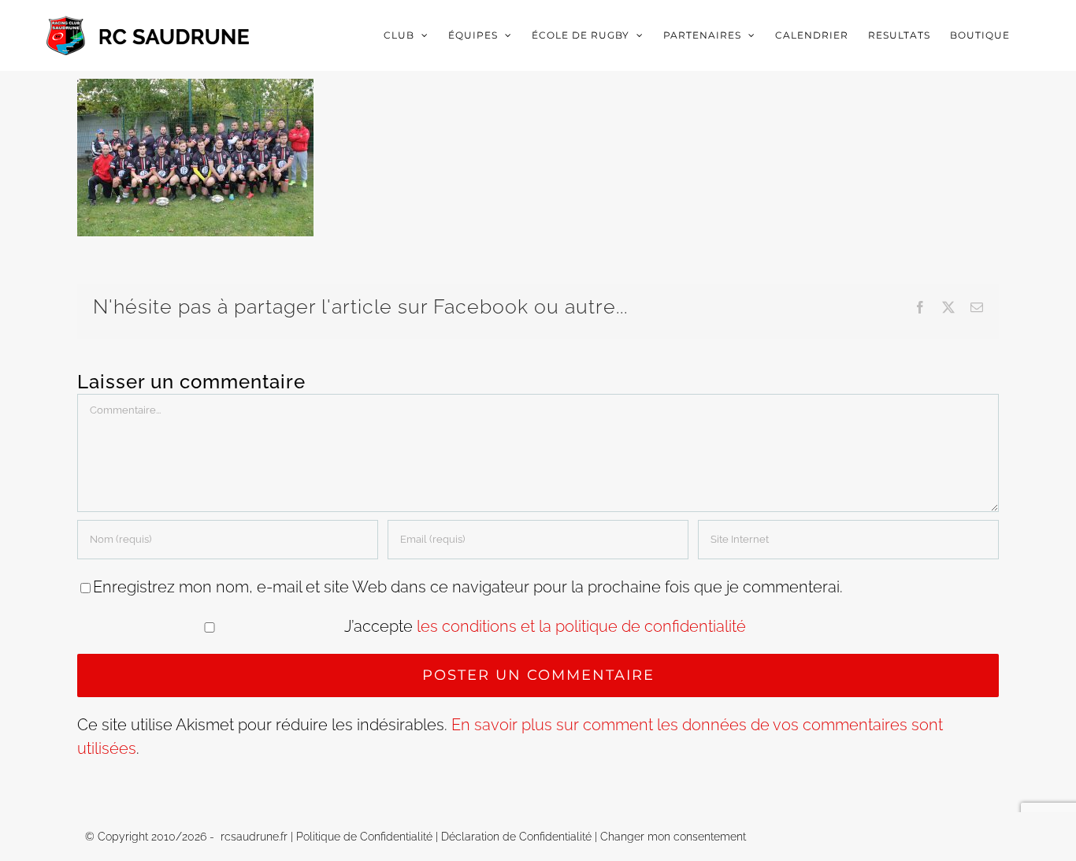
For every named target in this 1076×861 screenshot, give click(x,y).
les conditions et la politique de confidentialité (581, 626)
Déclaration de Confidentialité (516, 836)
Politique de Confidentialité (364, 836)
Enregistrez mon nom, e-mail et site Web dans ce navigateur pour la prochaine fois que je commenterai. (468, 586)
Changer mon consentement (673, 836)
